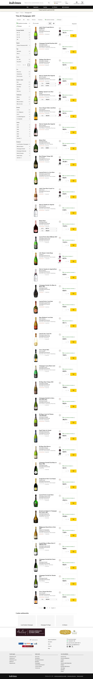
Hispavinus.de (12, 663)
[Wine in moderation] (28, 646)
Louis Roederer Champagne (23, 144)
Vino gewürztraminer (39, 659)
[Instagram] (68, 646)
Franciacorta (63, 656)
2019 (23, 129)
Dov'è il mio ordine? (72, 639)
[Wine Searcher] (68, 632)
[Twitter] (73, 646)
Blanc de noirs (23, 103)
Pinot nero (34, 19)
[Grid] (54, 23)
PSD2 (21, 643)
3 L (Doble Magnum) (23, 116)
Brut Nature (23, 84)
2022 (23, 131)
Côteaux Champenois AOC (23, 45)
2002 (23, 136)
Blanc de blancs (23, 101)
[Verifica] (29, 65)
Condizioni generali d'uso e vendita (60, 676)
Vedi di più (18, 138)
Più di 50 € (23, 61)
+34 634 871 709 (71, 641)
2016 (23, 133)
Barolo (62, 661)
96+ (23, 39)
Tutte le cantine (38, 666)
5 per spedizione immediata (69, 417)
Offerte (55, 7)
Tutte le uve (37, 668)
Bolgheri (62, 664)
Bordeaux (37, 661)
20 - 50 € (23, 59)
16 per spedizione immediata (69, 594)
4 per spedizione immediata (69, 224)
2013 (23, 124)
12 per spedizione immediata (69, 143)
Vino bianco (37, 658)
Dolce (23, 88)
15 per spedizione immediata (69, 127)
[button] (77, 2)
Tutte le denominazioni (39, 664)
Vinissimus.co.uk (12, 659)
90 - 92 (23, 32)
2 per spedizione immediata (69, 498)
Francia (21, 12)
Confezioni (66, 7)
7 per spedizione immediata (69, 240)
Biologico (59, 19)
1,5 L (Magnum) (23, 112)
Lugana (62, 659)
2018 (23, 127)
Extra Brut (23, 86)
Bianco (28, 19)
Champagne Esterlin (23, 148)
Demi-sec (23, 91)
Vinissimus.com (12, 656)
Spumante (35, 7)
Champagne (37, 663)
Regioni (17, 12)
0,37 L (23, 114)
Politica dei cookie (80, 676)
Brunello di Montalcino (65, 666)
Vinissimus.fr (12, 658)
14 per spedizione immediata (69, 401)
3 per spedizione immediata (69, 385)
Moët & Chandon (23, 153)
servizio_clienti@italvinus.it (74, 644)
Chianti (62, 671)
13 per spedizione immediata (69, 272)
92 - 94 (23, 34)
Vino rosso (37, 656)
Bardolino (63, 669)
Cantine (45, 7)
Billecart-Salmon (23, 146)
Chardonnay (40, 19)
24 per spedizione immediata (69, 175)
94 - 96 (23, 37)
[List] (50, 23)
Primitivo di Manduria (65, 658)
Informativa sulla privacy (71, 676)
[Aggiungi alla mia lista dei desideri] (60, 238)
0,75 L (23, 109)
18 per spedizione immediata (69, 288)
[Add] (73, 35)
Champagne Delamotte (23, 151)
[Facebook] (70, 646)
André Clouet (23, 155)
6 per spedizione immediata (69, 159)
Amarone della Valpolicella (66, 663)
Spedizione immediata (50, 19)
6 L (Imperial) (23, 118)
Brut (24, 19)
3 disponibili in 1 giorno (68, 30)
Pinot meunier (23, 76)
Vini (27, 7)
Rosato (23, 99)
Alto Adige (63, 668)
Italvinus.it (11, 661)
